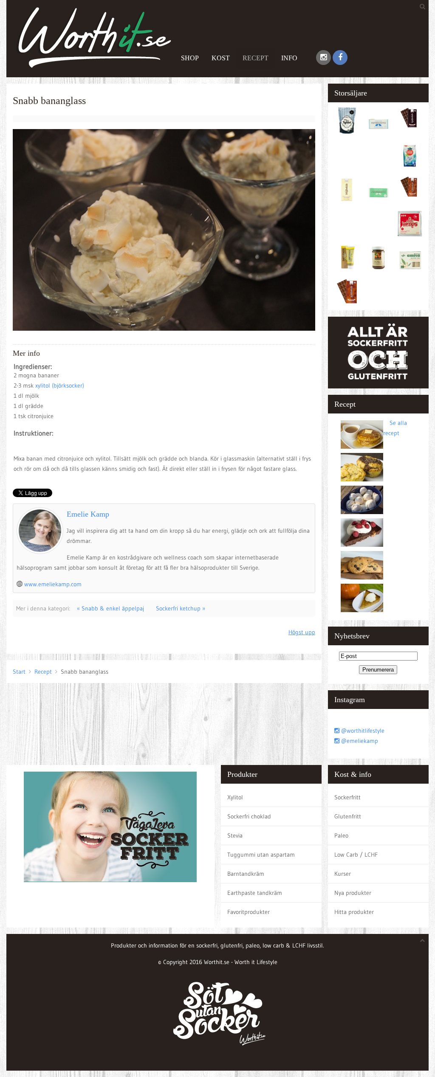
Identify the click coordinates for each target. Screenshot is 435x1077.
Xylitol (235, 797)
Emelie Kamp (88, 514)
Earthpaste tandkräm (254, 893)
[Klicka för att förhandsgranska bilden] (164, 229)
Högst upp (301, 632)
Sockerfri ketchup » (180, 608)
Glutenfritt (347, 816)
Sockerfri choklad (249, 816)
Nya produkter (352, 893)
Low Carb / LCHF (356, 854)
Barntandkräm (245, 873)
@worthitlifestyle (361, 730)
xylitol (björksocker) (59, 385)
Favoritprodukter (248, 912)
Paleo (341, 835)
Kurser (342, 873)
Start (19, 671)
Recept (255, 58)
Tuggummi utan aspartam (261, 854)
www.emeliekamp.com (53, 584)
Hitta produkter (354, 912)
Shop (190, 58)
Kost (221, 58)
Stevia (235, 835)
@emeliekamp (358, 741)
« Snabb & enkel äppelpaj (110, 608)
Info (289, 58)
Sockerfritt (347, 797)
